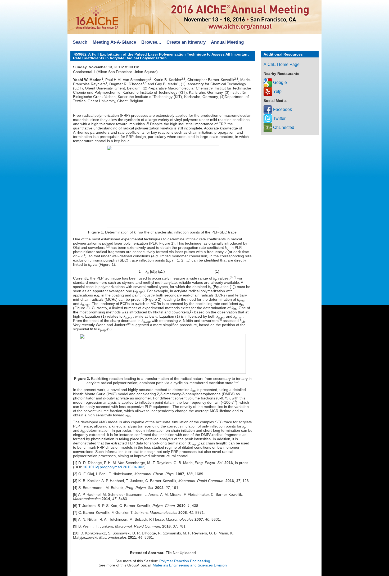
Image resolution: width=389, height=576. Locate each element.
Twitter (279, 118)
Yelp (277, 91)
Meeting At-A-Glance (114, 42)
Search (80, 42)
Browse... (151, 42)
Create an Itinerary (186, 42)
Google (279, 82)
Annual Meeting (227, 42)
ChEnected (283, 127)
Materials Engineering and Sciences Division (190, 565)
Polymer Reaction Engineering (184, 561)
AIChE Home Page (282, 64)
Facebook (282, 109)
